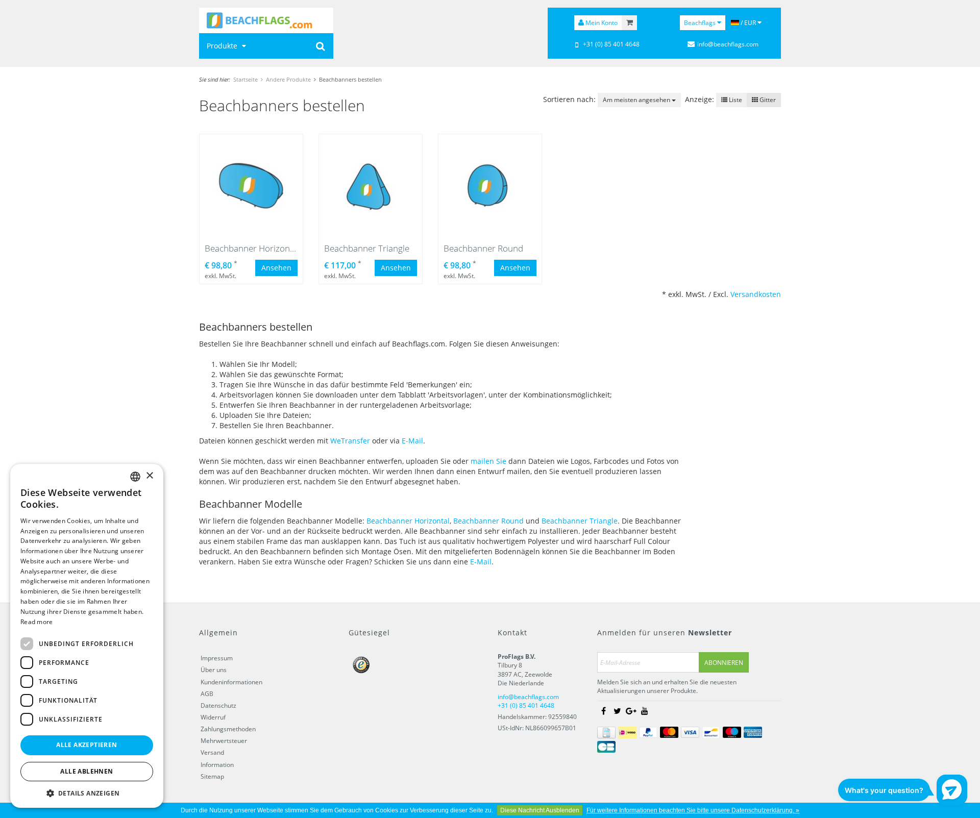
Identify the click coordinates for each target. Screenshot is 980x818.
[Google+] (631, 711)
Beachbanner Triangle (580, 521)
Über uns (214, 669)
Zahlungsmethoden (228, 729)
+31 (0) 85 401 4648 (611, 44)
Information (217, 764)
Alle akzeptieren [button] (86, 744)
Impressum (217, 658)
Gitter (767, 99)
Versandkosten (755, 294)
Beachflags (700, 22)
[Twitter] (617, 711)
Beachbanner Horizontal (408, 521)
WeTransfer (350, 440)
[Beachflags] (266, 20)
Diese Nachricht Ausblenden (539, 810)
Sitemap (212, 776)
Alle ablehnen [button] (86, 771)
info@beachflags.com (727, 44)
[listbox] (135, 477)
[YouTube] (645, 711)
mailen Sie (488, 461)
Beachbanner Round (488, 521)
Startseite (245, 79)
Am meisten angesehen (637, 99)
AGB (207, 693)
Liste (734, 99)
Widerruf (213, 717)
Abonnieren (723, 662)
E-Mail (412, 440)
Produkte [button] (223, 46)
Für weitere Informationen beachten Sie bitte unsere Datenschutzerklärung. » (692, 810)
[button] (86, 793)
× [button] (149, 476)
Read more (36, 621)
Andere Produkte (288, 79)
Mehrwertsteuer (224, 740)
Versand (212, 752)
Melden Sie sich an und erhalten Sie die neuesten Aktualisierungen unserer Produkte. (667, 686)
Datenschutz (218, 705)
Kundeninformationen (231, 682)
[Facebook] (603, 711)
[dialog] (86, 636)
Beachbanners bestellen (350, 79)
